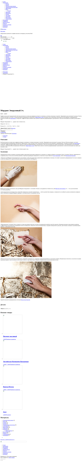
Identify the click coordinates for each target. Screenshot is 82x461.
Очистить (13, 128)
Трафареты (5, 21)
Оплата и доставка (7, 24)
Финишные (8, 13)
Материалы (5, 2)
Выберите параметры (11, 339)
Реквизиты (5, 25)
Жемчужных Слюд (39, 117)
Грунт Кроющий (56, 155)
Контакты (5, 27)
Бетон (7, 9)
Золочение (8, 16)
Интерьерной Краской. (71, 155)
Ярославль (3, 31)
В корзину (3, 131)
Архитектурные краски (11, 6)
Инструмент (8, 17)
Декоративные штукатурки (11, 7)
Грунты (7, 3)
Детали (4, 136)
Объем (2, 128)
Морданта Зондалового (60, 188)
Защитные (8, 12)
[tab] (42, 135)
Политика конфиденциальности (7, 439)
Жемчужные (8, 8)
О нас (4, 1)
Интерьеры (5, 20)
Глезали (7, 14)
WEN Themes (12, 457)
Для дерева (8, 15)
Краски (7, 5)
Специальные (9, 18)
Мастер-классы (6, 22)
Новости (5, 23)
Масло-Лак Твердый (25, 299)
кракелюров (13, 118)
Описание (5, 135)
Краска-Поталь (9, 430)
